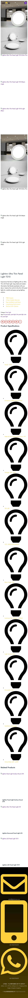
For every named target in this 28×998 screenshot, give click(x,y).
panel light (13, 314)
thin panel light (20, 314)
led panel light (6, 314)
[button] (25, 3)
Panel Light (8, 312)
